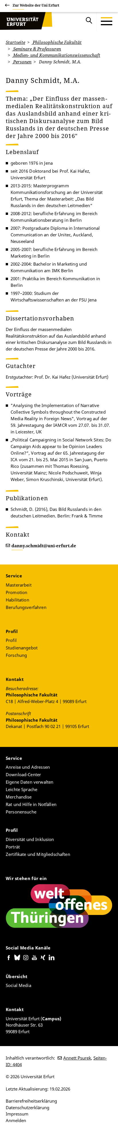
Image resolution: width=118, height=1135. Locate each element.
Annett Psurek (77, 1058)
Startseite (15, 42)
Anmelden (16, 1120)
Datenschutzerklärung (27, 1107)
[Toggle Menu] (106, 21)
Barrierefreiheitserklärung (31, 1101)
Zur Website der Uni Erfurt (36, 5)
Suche (89, 21)
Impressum (17, 1114)
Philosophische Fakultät (57, 42)
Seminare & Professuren (36, 49)
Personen (22, 62)
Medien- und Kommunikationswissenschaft (56, 55)
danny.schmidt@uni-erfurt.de (43, 545)
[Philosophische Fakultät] (26, 21)
